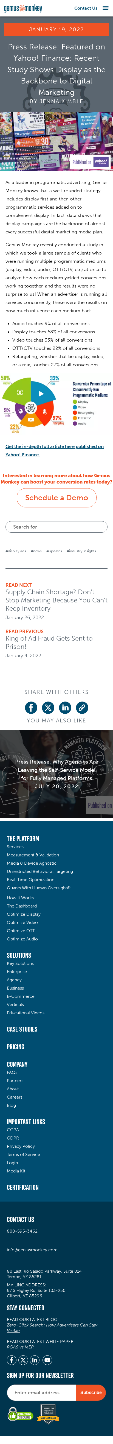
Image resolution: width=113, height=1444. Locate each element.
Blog (11, 1105)
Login (12, 1162)
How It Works (20, 897)
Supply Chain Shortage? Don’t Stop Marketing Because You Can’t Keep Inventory (56, 600)
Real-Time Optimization (30, 879)
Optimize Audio (22, 939)
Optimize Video (22, 922)
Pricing (15, 1047)
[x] (23, 1360)
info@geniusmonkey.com (32, 1249)
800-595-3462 (22, 1231)
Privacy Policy (21, 1146)
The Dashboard (22, 906)
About (13, 1088)
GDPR (13, 1138)
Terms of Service (23, 1154)
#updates (54, 551)
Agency (14, 979)
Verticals (15, 1004)
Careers (14, 1097)
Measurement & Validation (33, 855)
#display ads (15, 551)
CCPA (13, 1129)
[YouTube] (47, 1360)
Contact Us (85, 8)
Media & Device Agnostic (31, 863)
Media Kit (16, 1171)
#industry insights (81, 551)
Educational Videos (25, 1012)
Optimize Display (24, 914)
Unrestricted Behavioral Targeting (40, 871)
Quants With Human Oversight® (38, 887)
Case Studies (22, 1029)
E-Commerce (21, 996)
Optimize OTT (21, 930)
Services (15, 846)
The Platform (23, 838)
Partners (15, 1080)
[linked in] (34, 1360)
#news (36, 551)
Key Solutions (20, 963)
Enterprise (17, 971)
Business (15, 988)
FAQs (12, 1072)
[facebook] (11, 1360)
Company (17, 1064)
